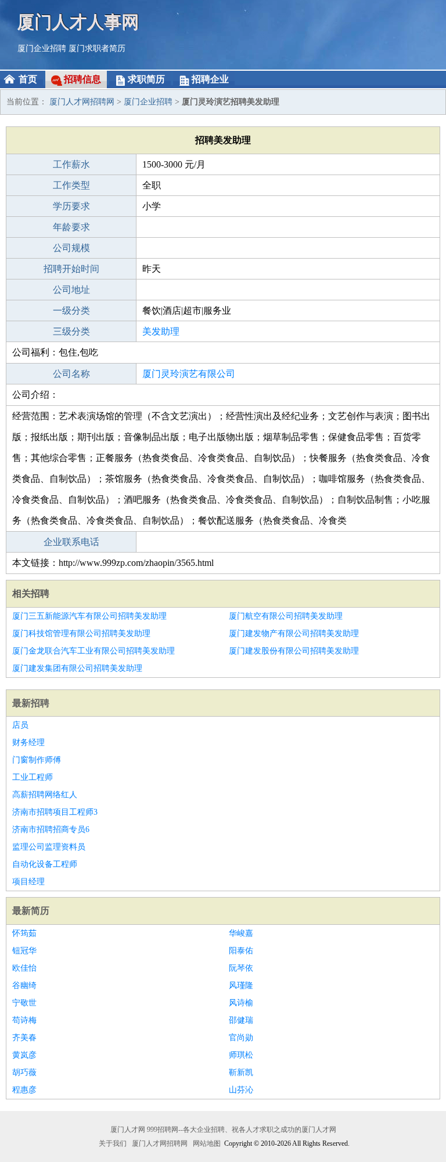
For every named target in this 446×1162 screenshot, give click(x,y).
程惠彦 (24, 1089)
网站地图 (207, 1143)
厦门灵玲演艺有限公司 (188, 374)
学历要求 (71, 206)
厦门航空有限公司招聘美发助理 (286, 616)
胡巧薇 (24, 1072)
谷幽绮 (24, 985)
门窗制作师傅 (36, 760)
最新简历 (30, 911)
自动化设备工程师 (44, 864)
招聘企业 (210, 79)
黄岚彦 (24, 1055)
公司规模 (71, 248)
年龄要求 (71, 227)
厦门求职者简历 (97, 48)
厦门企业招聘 (41, 48)
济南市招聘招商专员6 (50, 829)
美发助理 (160, 331)
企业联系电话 (71, 542)
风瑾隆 (241, 985)
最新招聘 (30, 703)
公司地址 (71, 290)
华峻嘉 (241, 933)
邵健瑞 (241, 1020)
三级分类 (71, 331)
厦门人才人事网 (78, 21)
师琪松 (241, 1055)
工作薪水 (71, 164)
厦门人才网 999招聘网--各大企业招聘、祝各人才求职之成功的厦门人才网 (223, 1129)
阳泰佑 (241, 950)
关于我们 (113, 1143)
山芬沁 (241, 1089)
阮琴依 (241, 968)
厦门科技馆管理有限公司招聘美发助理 (81, 633)
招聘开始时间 (71, 269)
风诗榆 (241, 1002)
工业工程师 (32, 777)
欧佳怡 (24, 968)
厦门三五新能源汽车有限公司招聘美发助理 (89, 616)
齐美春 (24, 1037)
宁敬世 (24, 1002)
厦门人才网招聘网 (81, 101)
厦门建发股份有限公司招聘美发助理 (294, 651)
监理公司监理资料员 (48, 847)
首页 (28, 79)
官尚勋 (241, 1037)
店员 (20, 725)
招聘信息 (82, 79)
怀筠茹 (24, 933)
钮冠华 (24, 950)
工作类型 (71, 185)
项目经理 (28, 881)
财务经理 (28, 742)
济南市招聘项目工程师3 (55, 812)
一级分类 (71, 310)
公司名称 (71, 374)
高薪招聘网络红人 (44, 794)
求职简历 (146, 79)
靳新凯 (241, 1072)
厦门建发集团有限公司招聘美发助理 (77, 668)
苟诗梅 (24, 1020)
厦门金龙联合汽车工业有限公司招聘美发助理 (93, 651)
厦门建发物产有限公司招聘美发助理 (294, 633)
